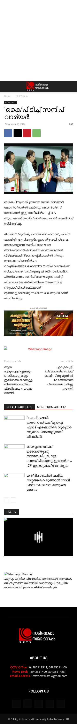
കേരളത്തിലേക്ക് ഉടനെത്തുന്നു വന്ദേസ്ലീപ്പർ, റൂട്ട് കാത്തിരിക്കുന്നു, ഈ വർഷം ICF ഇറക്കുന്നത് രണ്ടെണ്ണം (49, 456)
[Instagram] (27, 703)
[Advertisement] (38, 40)
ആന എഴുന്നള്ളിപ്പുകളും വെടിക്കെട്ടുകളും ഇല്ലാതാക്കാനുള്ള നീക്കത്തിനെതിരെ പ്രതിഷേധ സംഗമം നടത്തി (18, 380)
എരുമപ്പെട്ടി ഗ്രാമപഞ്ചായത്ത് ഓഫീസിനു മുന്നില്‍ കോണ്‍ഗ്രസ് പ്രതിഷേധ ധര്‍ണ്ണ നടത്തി (59, 377)
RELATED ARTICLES (19, 407)
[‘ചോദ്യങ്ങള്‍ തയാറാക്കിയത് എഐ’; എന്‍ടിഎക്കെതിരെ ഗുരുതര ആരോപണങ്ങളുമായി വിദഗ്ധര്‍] (14, 421)
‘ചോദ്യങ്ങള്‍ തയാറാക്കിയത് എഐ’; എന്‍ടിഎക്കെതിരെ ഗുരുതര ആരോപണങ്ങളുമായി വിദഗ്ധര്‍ (49, 427)
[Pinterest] (27, 133)
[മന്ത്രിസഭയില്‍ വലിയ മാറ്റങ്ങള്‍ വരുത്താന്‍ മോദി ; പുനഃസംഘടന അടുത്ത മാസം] (14, 480)
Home (7, 96)
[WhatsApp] (36, 133)
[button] (7, 86)
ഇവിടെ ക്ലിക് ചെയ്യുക (40, 587)
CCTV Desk (22, 96)
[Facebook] (8, 133)
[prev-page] (6, 499)
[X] (18, 133)
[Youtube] (61, 704)
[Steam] (38, 704)
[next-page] (13, 499)
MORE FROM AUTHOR (51, 407)
